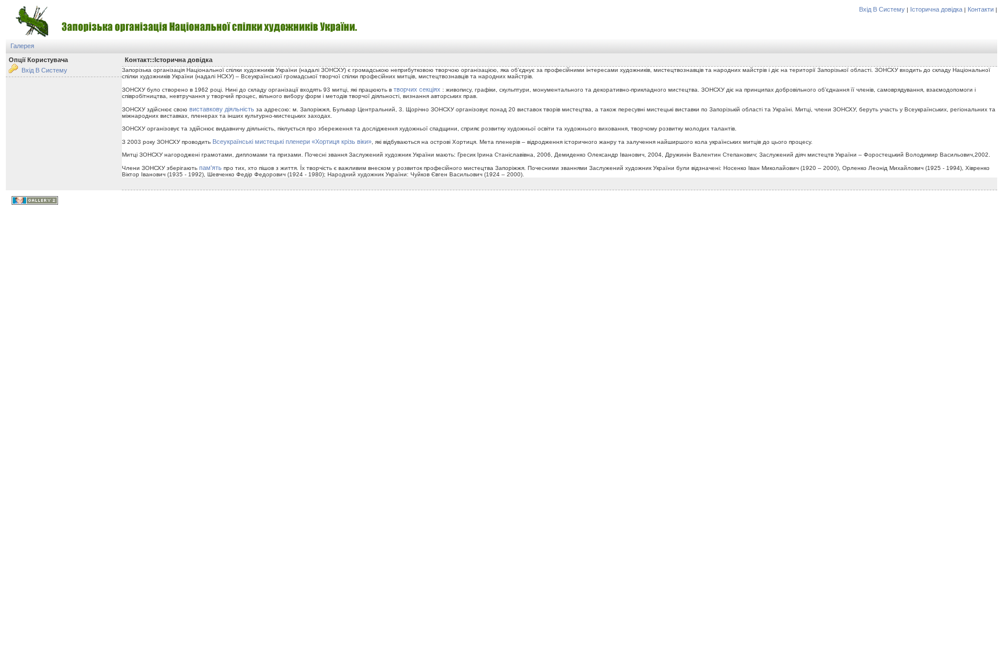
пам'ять (210, 167)
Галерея (22, 45)
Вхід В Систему (882, 9)
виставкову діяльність (221, 109)
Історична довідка (936, 9)
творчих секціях (417, 89)
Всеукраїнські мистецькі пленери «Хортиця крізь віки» (291, 141)
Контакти (981, 9)
